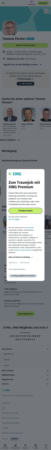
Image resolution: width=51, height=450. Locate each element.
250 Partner (29, 228)
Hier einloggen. (14, 219)
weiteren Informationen (23, 250)
